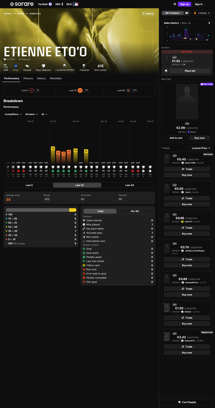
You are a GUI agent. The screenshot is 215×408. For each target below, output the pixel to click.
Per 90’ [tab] (135, 211)
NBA (58, 4)
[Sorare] (22, 4)
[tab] (187, 13)
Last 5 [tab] (29, 185)
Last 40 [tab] (129, 185)
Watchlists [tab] (56, 78)
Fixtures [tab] (28, 78)
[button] (175, 4)
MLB (69, 4)
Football (42, 4)
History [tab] (41, 78)
